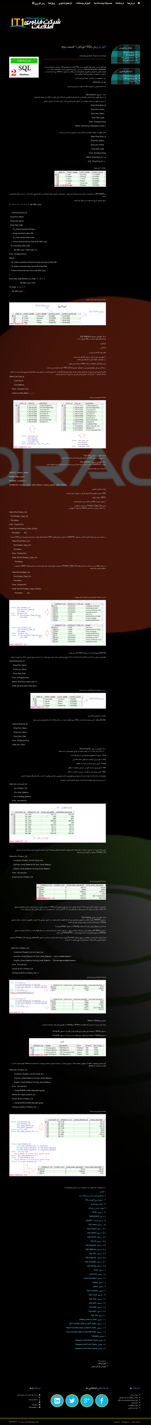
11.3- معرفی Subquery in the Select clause (90, 1348)
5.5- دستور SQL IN (98, 1241)
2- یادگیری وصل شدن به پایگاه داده (92, 1195)
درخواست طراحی (136, 1421)
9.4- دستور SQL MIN (97, 1307)
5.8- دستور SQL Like (97, 1253)
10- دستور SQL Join (98, 1315)
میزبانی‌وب (117, 1421)
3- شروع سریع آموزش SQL (95, 1200)
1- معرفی (103, 1191)
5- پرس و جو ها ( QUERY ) (95, 1220)
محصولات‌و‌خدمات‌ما (103, 3)
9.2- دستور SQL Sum (97, 1299)
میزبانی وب (134, 1402)
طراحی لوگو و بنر (133, 1405)
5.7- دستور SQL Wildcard (95, 1249)
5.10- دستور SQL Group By (95, 1262)
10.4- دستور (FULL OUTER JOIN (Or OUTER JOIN (86, 1332)
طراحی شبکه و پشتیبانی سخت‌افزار (127, 1400)
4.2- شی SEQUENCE (97, 1216)
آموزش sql (102, 1363)
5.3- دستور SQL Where (96, 1233)
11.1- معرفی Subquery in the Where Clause (90, 1340)
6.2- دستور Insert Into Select (95, 1278)
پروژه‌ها (51, 3)
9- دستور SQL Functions (96, 1290)
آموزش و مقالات (83, 3)
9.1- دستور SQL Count (97, 1295)
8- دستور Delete (99, 1286)
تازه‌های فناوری (65, 3)
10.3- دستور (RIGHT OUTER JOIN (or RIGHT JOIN (86, 1328)
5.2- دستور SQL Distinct (96, 1228)
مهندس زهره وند (85, 55)
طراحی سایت (134, 1394)
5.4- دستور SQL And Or (96, 1237)
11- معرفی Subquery (98, 1336)
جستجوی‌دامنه (126, 1421)
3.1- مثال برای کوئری (98, 1204)
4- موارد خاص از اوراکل (97, 1208)
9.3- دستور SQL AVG (97, 1303)
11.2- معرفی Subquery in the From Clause (90, 1344)
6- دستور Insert (99, 1270)
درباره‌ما (131, 3)
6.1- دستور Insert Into (97, 1274)
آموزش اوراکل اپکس (98, 1366)
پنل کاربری (40, 3)
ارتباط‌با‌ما (120, 3)
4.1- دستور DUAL (99, 1212)
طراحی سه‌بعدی (133, 1407)
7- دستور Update (99, 1282)
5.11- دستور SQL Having (96, 1266)
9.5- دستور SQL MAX (97, 1311)
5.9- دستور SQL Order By (95, 1257)
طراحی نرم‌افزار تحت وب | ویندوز (128, 1397)
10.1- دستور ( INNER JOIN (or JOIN (92, 1319)
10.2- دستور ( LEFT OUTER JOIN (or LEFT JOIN (87, 1323)
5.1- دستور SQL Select (97, 1224)
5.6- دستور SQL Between (95, 1245)
